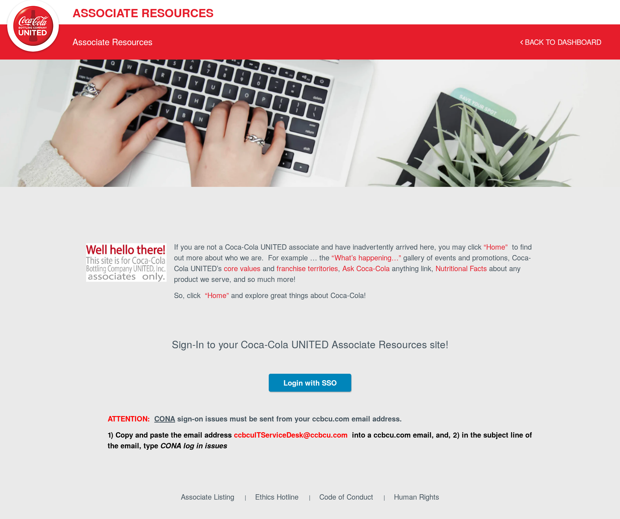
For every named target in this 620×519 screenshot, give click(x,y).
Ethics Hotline (277, 496)
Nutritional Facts (461, 268)
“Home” (496, 246)
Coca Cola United (33, 26)
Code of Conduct (346, 496)
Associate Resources (142, 12)
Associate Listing (207, 496)
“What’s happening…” (366, 257)
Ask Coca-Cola (366, 268)
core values (242, 268)
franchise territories (307, 268)
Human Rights (416, 496)
